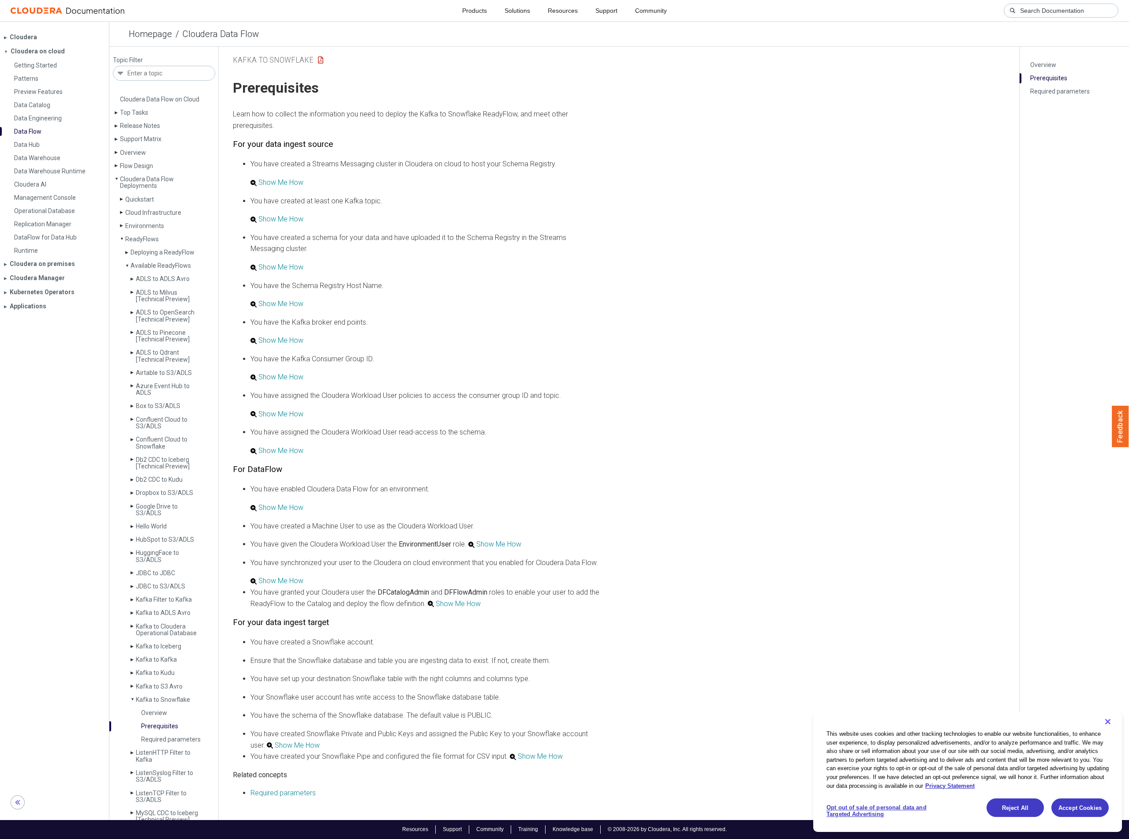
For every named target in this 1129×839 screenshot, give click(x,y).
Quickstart (139, 199)
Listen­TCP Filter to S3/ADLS (161, 796)
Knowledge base (573, 829)
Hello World (151, 526)
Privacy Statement (950, 785)
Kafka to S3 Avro (159, 686)
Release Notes (140, 125)
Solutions (517, 10)
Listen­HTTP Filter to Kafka (163, 756)
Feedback (1120, 426)
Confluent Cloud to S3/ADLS (161, 423)
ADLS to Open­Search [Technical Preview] (165, 315)
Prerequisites (159, 726)
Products (474, 10)
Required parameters (171, 739)
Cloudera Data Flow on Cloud (159, 99)
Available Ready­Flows (161, 265)
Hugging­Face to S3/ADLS (157, 556)
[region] (967, 772)
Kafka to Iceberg (158, 646)
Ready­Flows (142, 239)
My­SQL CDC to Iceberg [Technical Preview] (167, 816)
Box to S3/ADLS (158, 405)
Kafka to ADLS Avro (163, 612)
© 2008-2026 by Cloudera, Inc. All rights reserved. (667, 829)
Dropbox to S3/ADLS (164, 492)
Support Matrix (140, 138)
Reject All (1015, 808)
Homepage (150, 34)
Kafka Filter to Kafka (164, 599)
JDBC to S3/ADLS (160, 586)
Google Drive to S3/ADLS (157, 510)
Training (528, 829)
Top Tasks (134, 112)
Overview (133, 152)
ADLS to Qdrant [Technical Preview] (163, 356)
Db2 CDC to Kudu (159, 479)
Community (651, 10)
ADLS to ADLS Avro (163, 278)
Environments (144, 225)
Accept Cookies (1080, 808)
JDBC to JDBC (155, 573)
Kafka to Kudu (155, 672)
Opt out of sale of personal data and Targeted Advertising (876, 811)
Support (606, 10)
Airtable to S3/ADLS (164, 372)
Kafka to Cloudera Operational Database (166, 630)
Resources (563, 10)
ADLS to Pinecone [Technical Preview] (163, 336)
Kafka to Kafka (156, 659)
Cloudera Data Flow (221, 34)
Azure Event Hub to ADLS (163, 389)
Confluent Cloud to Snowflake (161, 442)
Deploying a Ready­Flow (162, 252)
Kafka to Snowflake (163, 699)
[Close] (1108, 721)
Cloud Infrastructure (153, 212)
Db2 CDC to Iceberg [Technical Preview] (163, 463)
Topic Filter (128, 60)
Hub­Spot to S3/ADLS (165, 539)
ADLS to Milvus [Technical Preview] (163, 296)
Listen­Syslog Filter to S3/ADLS (164, 776)
